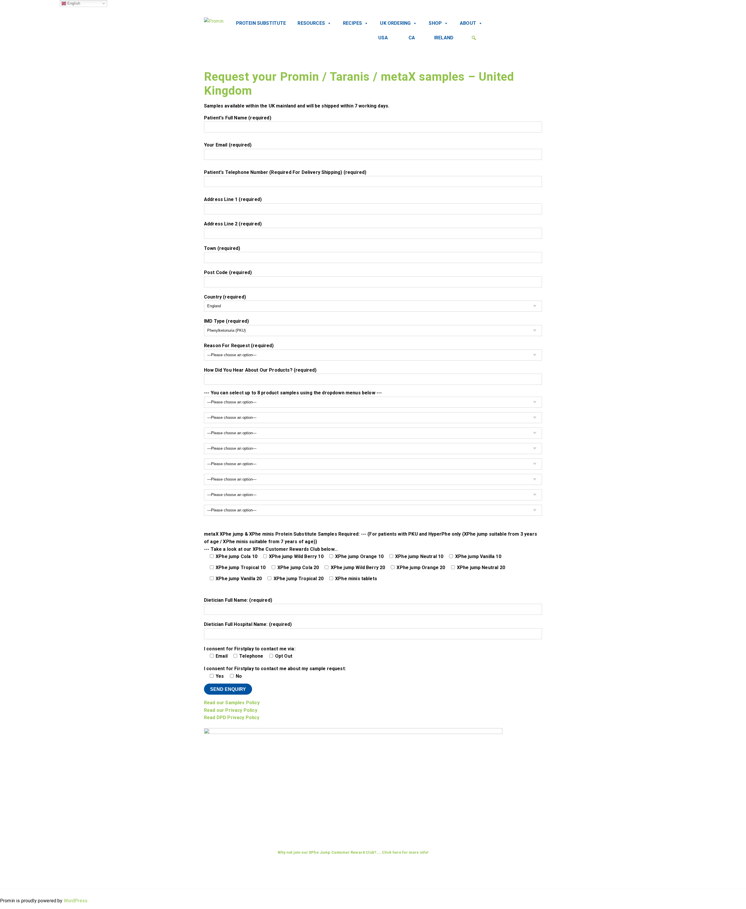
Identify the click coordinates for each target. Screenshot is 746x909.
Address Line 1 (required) (233, 199)
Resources (311, 23)
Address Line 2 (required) (233, 224)
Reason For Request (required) (239, 345)
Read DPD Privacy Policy (231, 717)
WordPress (75, 900)
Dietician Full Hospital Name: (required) (248, 624)
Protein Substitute (261, 23)
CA (412, 37)
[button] (474, 38)
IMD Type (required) (226, 321)
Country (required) (225, 297)
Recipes (352, 23)
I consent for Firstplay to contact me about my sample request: (275, 693)
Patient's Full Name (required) (237, 118)
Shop (435, 23)
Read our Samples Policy (232, 702)
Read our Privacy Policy (230, 710)
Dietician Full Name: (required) (238, 600)
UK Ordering (395, 23)
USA (383, 37)
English (73, 3)
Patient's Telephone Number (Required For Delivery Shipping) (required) (285, 172)
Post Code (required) (228, 272)
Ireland (443, 37)
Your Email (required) (227, 145)
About (468, 23)
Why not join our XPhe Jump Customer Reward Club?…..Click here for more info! (353, 852)
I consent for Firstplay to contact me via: (249, 652)
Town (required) (222, 248)
